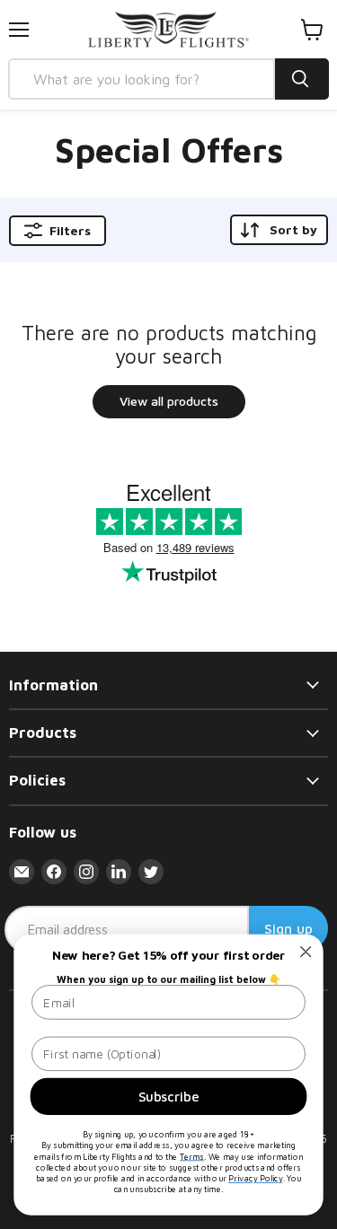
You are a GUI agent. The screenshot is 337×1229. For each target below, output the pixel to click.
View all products (169, 400)
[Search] (302, 79)
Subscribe (168, 1096)
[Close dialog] (306, 952)
